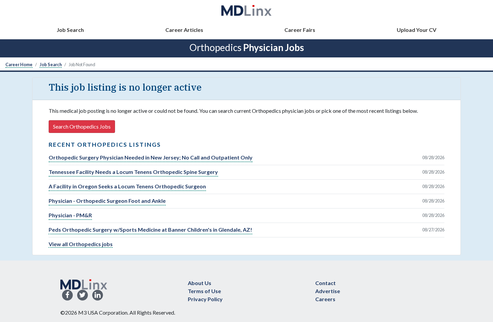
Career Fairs (299, 30)
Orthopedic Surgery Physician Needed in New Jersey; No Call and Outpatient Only (151, 157)
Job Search (70, 30)
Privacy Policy (205, 299)
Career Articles (184, 30)
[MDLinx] (246, 10)
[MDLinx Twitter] (82, 295)
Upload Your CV (416, 30)
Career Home (19, 64)
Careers (325, 299)
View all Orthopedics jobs (81, 244)
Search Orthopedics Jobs (82, 126)
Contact (325, 283)
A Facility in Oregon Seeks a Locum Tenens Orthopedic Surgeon (127, 186)
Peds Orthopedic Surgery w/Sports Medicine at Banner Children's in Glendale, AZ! (150, 229)
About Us (199, 283)
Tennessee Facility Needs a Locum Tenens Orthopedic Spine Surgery (133, 172)
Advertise (327, 291)
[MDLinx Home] (83, 283)
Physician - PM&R (70, 215)
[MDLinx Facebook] (67, 295)
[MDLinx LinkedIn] (97, 295)
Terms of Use (204, 291)
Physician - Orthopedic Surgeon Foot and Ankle (107, 200)
